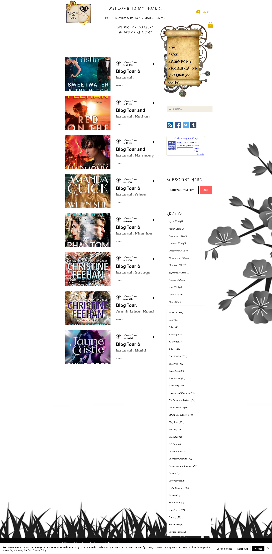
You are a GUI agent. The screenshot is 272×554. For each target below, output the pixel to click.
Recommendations (183, 68)
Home (172, 48)
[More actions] (154, 63)
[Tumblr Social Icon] (193, 125)
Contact (175, 82)
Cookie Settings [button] (224, 548)
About (173, 55)
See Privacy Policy (37, 550)
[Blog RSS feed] (170, 125)
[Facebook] (178, 125)
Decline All (242, 548)
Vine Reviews (179, 75)
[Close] (268, 548)
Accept (258, 548)
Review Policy (180, 62)
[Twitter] (186, 125)
